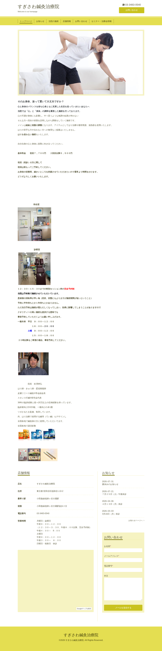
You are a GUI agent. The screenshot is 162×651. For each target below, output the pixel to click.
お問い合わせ (132, 10)
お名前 (107, 546)
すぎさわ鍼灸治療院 (38, 6)
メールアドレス (111, 556)
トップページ (26, 21)
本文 (106, 576)
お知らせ (40, 21)
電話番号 (108, 566)
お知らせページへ (136, 520)
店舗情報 (67, 21)
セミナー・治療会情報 (101, 21)
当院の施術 (53, 21)
